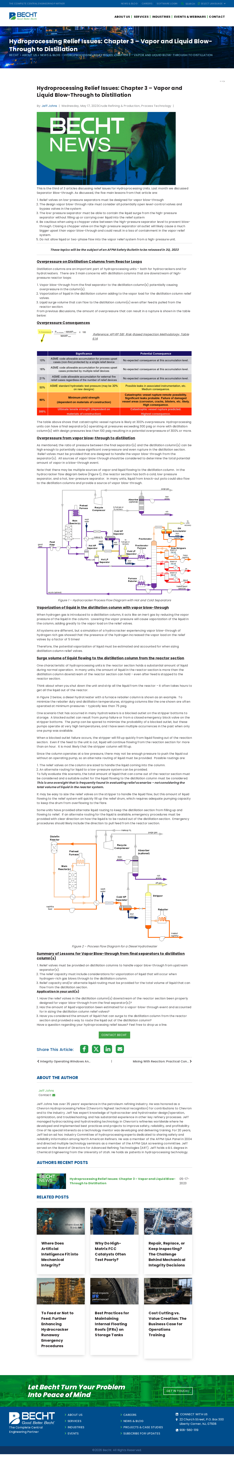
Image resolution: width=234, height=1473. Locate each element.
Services (141, 17)
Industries (161, 17)
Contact (217, 17)
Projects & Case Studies (143, 1427)
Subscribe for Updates (141, 1433)
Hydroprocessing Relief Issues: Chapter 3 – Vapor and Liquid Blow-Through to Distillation (123, 1181)
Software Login (167, 3)
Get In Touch (177, 1391)
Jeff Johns (49, 106)
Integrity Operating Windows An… (65, 1061)
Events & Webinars (190, 17)
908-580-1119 (189, 1430)
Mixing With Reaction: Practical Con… (161, 1061)
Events (73, 1433)
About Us (122, 17)
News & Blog (129, 3)
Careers (147, 3)
